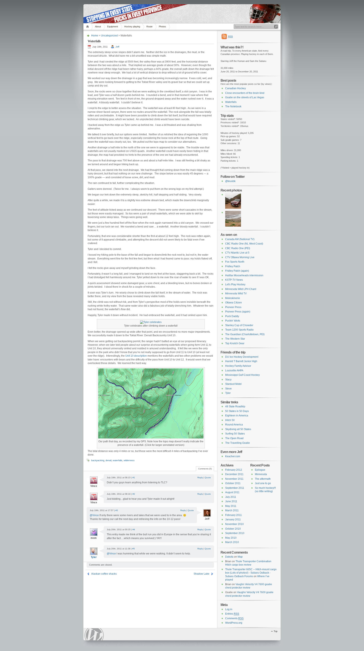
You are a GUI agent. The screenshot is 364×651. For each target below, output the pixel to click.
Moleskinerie (232, 298)
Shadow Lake (201, 573)
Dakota (229, 556)
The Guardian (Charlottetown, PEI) (245, 334)
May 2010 (231, 537)
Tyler (94, 557)
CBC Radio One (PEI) (237, 248)
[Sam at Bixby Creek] (233, 207)
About (98, 26)
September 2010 (234, 533)
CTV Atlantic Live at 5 (237, 252)
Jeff (117, 46)
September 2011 (234, 487)
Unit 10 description (136, 355)
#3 (116, 510)
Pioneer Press (233, 307)
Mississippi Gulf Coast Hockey (242, 374)
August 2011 (232, 492)
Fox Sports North (234, 261)
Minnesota (261, 474)
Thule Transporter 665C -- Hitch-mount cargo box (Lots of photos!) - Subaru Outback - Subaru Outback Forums (251, 573)
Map (240, 556)
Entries (232, 613)
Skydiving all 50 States (238, 429)
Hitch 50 (230, 420)
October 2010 (233, 528)
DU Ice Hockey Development (241, 356)
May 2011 (230, 506)
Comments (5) (205, 469)
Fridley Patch (232, 266)
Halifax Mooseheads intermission (244, 275)
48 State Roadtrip (235, 406)
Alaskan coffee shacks (104, 573)
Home (88, 26)
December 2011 (234, 474)
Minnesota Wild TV (236, 293)
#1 (133, 477)
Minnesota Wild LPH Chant (240, 289)
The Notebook (233, 106)
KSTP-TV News (234, 279)
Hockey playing (132, 26)
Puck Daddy (232, 316)
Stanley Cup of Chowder (239, 325)
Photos (162, 26)
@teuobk (230, 181)
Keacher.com (232, 456)
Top (275, 631)
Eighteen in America (236, 415)
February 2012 (233, 469)
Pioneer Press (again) (237, 311)
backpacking (97, 460)
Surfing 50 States (235, 433)
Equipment (112, 26)
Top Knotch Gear (234, 343)
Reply (200, 477)
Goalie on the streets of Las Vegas (244, 97)
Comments (234, 618)
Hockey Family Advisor (238, 365)
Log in (228, 609)
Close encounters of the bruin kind (244, 93)
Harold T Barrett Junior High (241, 361)
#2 (133, 494)
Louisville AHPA (234, 370)
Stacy (228, 379)
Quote (208, 477)
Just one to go (263, 483)
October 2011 (233, 483)
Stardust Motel (233, 384)
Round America (234, 424)
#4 (133, 529)
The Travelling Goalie (237, 442)
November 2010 (234, 524)
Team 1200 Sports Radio (239, 329)
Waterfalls (231, 102)
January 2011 (233, 519)
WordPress (94, 634)
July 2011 (230, 497)
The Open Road (234, 438)
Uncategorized (109, 35)
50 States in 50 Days (237, 411)
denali (108, 460)
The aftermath (263, 478)
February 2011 (233, 515)
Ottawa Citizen (233, 302)
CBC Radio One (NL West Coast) (244, 243)
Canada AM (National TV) (239, 239)
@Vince (94, 515)
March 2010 (232, 542)
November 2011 (234, 478)
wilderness (129, 460)
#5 (133, 548)
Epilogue (260, 469)
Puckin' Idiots (232, 320)
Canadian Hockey (235, 88)
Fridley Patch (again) (237, 270)
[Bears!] (233, 225)
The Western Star (235, 338)
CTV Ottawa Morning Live (239, 257)
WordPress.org (233, 622)
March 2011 (232, 510)
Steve (228, 388)
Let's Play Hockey (235, 284)
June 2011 (231, 501)
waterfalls (117, 460)
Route (149, 26)
